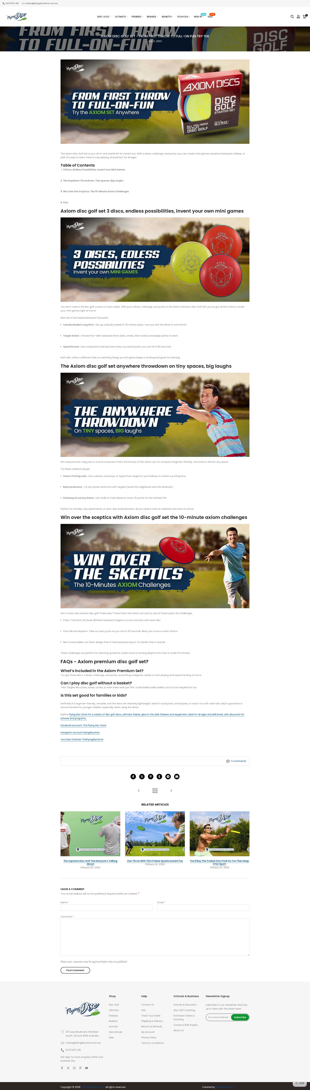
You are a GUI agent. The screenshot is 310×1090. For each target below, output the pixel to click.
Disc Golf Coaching (184, 1010)
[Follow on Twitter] (68, 1068)
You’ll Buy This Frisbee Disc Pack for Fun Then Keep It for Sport (219, 862)
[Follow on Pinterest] (80, 1068)
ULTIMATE (120, 16)
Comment (67, 916)
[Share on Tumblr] (159, 776)
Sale (111, 1037)
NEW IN (199, 16)
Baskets (113, 1021)
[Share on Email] (177, 776)
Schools (113, 1026)
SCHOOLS (182, 16)
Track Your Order (150, 1015)
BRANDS (151, 16)
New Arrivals (115, 1032)
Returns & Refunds (151, 1026)
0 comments (238, 761)
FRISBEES (136, 16)
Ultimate (114, 1010)
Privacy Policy (148, 1037)
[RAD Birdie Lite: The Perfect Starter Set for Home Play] (139, 790)
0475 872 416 (12, 3)
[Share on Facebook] (133, 776)
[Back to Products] (155, 790)
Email (161, 902)
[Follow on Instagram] (74, 1068)
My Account (148, 1032)
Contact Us (147, 1004)
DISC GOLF (103, 16)
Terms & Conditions (152, 1043)
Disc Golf (114, 1004)
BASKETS (166, 16)
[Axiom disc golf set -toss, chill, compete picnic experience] (171, 790)
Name (65, 902)
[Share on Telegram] (168, 776)
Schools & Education (185, 1004)
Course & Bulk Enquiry (186, 1025)
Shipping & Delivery (152, 1021)
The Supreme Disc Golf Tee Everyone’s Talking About (90, 862)
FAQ (143, 1010)
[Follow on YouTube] (86, 1068)
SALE (211, 16)
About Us (179, 1030)
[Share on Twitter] (142, 776)
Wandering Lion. (224, 1087)
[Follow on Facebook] (62, 1068)
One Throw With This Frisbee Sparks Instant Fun (155, 860)
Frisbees (113, 1015)
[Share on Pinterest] (150, 776)
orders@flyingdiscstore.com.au (41, 3)
